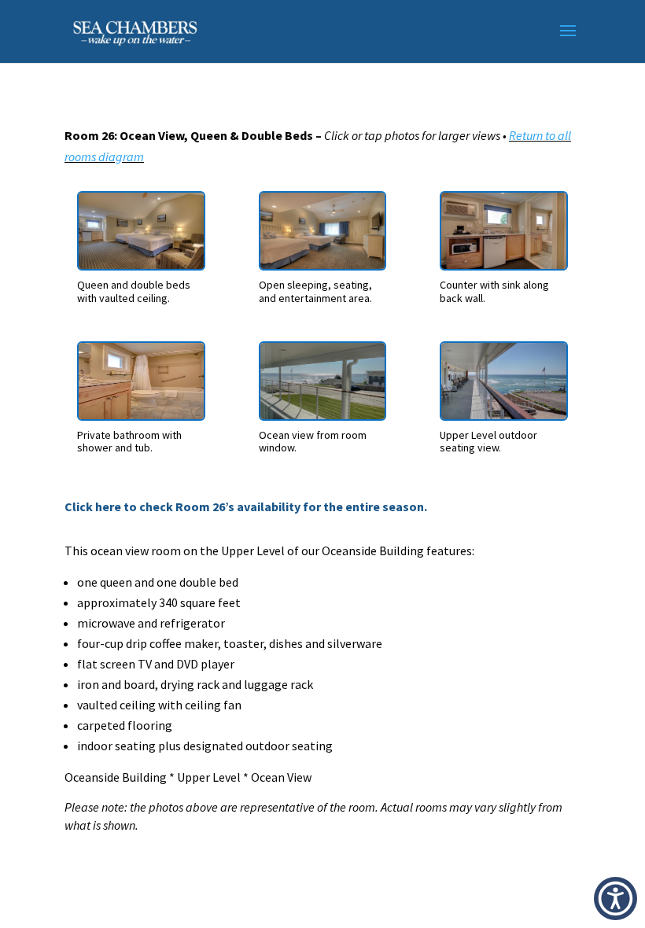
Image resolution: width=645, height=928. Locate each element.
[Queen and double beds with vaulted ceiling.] (141, 264)
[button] (615, 898)
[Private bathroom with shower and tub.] (141, 414)
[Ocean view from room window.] (322, 414)
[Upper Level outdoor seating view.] (503, 414)
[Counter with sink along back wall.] (503, 264)
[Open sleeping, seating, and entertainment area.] (322, 264)
